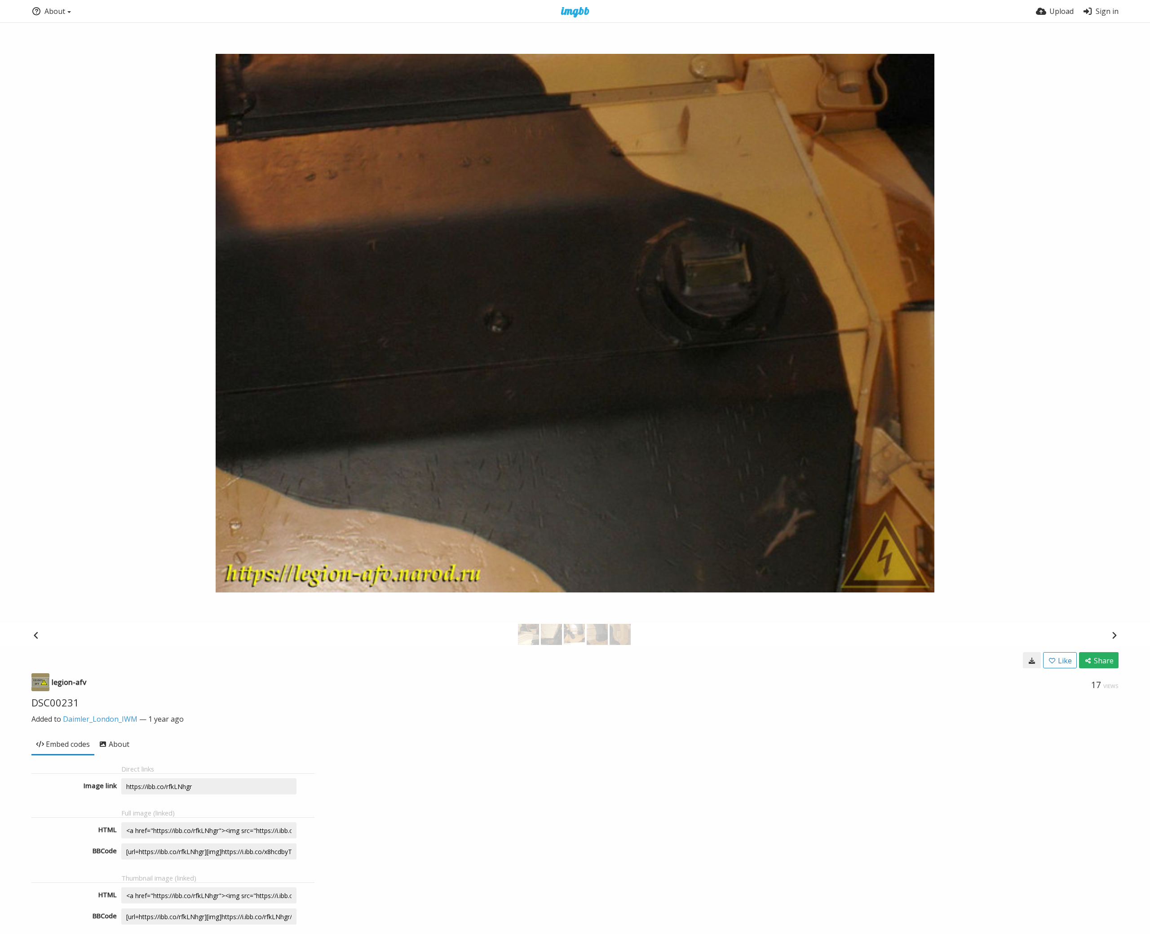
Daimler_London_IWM (100, 719)
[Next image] (1114, 635)
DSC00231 (55, 702)
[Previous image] (36, 635)
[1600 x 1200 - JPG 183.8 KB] (1032, 660)
